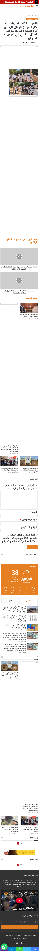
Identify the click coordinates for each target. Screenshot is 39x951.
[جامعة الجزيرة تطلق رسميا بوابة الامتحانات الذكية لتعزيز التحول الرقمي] (29, 461)
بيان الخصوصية (17, 938)
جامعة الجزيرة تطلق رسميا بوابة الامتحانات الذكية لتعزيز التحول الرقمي (30, 470)
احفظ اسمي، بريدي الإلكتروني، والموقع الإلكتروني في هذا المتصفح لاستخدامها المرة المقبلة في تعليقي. (19, 538)
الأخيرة (10, 600)
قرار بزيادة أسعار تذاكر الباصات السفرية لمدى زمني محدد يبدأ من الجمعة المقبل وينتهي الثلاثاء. (14, 618)
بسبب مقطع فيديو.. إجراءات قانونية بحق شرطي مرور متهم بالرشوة (10, 829)
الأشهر (28, 600)
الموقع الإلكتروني (29, 527)
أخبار (29, 15)
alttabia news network (29, 935)
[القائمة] (37, 7)
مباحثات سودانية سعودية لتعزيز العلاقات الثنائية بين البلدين (29, 315)
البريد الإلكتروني (29, 520)
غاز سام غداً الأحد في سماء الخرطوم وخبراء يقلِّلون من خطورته (15, 626)
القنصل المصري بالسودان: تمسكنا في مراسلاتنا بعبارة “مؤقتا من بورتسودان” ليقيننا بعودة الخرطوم (9, 449)
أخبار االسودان (30, 19)
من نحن (24, 938)
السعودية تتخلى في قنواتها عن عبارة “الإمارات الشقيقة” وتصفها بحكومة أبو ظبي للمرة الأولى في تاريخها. (14, 609)
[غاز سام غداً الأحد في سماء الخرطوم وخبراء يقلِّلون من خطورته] (32, 627)
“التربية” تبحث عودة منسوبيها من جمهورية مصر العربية (9, 469)
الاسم (34, 512)
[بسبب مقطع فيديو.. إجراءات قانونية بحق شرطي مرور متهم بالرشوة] (9, 820)
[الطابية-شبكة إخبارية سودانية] (26, 6)
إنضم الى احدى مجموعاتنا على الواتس (22, 240)
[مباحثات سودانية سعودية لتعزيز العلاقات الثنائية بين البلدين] (29, 308)
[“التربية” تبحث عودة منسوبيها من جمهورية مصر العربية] (9, 461)
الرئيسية (34, 15)
